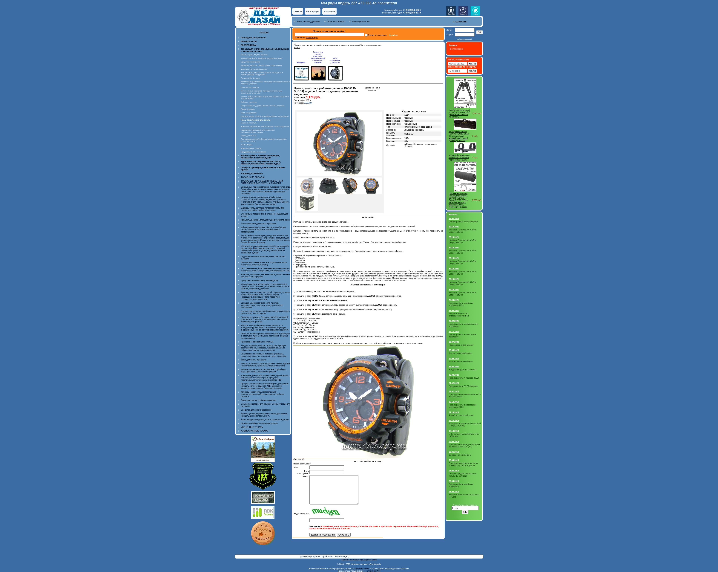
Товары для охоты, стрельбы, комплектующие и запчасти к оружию (326, 45)
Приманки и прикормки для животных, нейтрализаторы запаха (258, 131)
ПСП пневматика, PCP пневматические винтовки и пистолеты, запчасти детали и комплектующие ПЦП (265, 269)
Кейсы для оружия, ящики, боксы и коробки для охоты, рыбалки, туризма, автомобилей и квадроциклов (263, 229)
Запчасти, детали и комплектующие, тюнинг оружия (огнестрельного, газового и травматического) (265, 364)
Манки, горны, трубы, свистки (254, 55)
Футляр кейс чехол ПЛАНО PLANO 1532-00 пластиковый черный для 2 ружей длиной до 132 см (459, 136)
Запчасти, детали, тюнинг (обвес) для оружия (261, 65)
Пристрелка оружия (250, 87)
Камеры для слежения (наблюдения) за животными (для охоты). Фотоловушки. (265, 312)
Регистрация (312, 11)
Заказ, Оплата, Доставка (308, 21)
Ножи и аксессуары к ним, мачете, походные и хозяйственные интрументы (262, 73)
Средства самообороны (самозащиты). (259, 280)
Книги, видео (247, 145)
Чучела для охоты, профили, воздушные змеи (262, 58)
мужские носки (362, 569)
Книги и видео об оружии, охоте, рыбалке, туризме (265, 419)
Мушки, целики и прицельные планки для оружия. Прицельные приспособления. (264, 414)
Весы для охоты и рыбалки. (254, 360)
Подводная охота (249, 135)
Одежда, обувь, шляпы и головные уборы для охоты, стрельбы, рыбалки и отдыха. (262, 209)
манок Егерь (312, 37)
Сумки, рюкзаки (248, 109)
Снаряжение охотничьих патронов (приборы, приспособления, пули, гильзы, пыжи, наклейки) (263, 355)
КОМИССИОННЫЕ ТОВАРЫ (255, 431)
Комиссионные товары (251, 148)
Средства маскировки (250, 62)
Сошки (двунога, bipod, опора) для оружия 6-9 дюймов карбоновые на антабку (459, 113)
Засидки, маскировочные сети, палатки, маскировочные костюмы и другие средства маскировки (262, 305)
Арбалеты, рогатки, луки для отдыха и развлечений (265, 220)
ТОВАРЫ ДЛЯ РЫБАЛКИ (253, 177)
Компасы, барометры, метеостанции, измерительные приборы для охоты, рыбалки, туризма (263, 394)
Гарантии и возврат (336, 21)
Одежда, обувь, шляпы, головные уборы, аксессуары (265, 116)
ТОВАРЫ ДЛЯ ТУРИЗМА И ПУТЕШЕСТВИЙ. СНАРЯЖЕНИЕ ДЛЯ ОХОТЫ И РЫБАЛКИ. (262, 182)
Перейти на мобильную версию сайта (359, 560)
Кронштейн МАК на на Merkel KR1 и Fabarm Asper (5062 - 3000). (459, 157)
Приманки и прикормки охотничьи (257, 342)
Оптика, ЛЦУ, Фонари (250, 78)
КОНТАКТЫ (329, 11)
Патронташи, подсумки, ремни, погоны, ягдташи (263, 106)
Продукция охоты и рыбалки (253, 152)
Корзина (315, 556)
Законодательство (360, 21)
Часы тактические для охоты (334, 60)
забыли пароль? (464, 39)
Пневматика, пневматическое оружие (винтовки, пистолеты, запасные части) (264, 263)
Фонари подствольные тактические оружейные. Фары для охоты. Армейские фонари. (263, 370)
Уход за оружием (248, 113)
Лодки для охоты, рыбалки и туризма (258, 400)
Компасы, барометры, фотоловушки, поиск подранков (265, 126)
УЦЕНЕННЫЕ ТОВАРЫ (252, 427)
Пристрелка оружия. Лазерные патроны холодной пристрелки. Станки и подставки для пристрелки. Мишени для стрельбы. (264, 319)
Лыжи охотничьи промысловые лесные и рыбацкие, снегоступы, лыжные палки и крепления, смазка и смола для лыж (265, 335)
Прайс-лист (328, 556)
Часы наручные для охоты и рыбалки (258, 223)
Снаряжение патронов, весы (254, 69)
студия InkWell (373, 571)
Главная (298, 11)
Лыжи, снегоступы (249, 123)
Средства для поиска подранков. (256, 410)
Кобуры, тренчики (249, 102)
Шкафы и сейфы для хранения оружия (259, 423)
